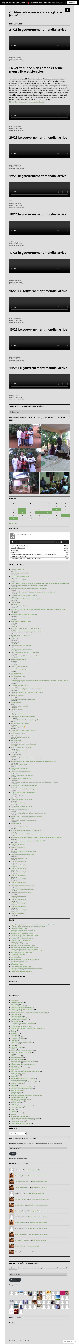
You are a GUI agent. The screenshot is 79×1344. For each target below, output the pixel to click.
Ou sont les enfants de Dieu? (19, 961)
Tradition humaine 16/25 (18, 879)
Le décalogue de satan (18, 663)
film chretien (14, 1025)
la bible (13, 1049)
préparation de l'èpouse (18, 1097)
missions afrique (16, 1092)
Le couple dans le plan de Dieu (20, 723)
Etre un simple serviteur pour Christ (21, 806)
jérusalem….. (15, 1033)
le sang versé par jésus (18, 1073)
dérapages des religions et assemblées (23, 930)
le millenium (14, 1070)
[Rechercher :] (39, 412)
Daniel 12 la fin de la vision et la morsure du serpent (26, 816)
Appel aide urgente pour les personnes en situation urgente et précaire (32, 925)
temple (13, 1114)
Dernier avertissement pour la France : (22, 775)
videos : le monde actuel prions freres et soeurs (25, 1118)
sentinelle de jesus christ (18, 970)
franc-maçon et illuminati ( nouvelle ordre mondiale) (27, 1028)
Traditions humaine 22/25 (18, 848)
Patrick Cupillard (20, 1176)
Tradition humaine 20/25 (18, 865)
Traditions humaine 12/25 (18, 903)
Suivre (13, 1154)
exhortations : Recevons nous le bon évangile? (25, 935)
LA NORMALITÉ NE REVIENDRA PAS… (21, 778)
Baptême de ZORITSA (17, 713)
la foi (12, 1054)
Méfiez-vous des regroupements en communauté (26, 758)
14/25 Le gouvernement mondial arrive (38, 368)
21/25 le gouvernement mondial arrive (37, 29)
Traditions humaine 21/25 (18, 861)
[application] (39, 542)
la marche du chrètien (17, 1057)
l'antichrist (14, 1035)
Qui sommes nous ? (17, 964)
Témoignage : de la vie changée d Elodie (23, 730)
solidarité (14, 1111)
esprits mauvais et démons (19, 1019)
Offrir (72, 3)
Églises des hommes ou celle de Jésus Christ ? (25, 652)
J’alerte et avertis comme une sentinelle (23, 792)
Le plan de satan (16, 823)
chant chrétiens (15, 602)
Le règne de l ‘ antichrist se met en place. (23, 820)
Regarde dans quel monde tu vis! (21, 966)
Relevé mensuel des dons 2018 (20, 1099)
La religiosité (15, 642)
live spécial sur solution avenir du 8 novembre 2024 (26, 599)
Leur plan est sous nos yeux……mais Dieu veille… (26, 628)
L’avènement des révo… (22, 1181)
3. (14, 550)
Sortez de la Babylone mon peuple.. (21, 971)
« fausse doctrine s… (33, 1252)
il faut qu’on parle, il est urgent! (20, 737)
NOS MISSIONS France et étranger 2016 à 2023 (25, 959)
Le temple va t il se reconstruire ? (21, 621)
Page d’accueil (15, 963)
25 (13, 519)
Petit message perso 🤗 (18, 727)
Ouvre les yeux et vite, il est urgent (21, 747)
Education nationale (17, 1016)
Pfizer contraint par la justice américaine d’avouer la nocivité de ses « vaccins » (35, 782)
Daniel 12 (13, 625)
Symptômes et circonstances (19, 768)
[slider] (65, 542)
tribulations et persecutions (19, 1116)
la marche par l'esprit (17, 1059)
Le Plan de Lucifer (16, 702)
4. (15, 552)
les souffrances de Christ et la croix (21, 670)
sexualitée (14, 1104)
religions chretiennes (17, 1101)
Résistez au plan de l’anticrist (20, 573)
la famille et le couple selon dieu (23, 1106)
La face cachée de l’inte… (40, 1181)
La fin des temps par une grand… (35, 1193)
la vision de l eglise (17, 942)
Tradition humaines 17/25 (18, 875)
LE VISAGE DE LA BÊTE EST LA (19, 765)
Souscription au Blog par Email (23, 1139)
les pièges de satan (17, 1083)
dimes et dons (15, 1014)
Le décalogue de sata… (22, 1240)
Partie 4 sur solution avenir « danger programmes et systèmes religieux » (33, 592)
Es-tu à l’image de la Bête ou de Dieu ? (22, 799)
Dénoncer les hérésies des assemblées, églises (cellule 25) (29, 1013)
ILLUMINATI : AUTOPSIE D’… (39, 1187)
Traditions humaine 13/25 (18, 899)
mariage (13, 1085)
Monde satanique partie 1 (18, 677)
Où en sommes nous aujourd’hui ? (21, 618)
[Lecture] (13, 542)
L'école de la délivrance (18, 1038)
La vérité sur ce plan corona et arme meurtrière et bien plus (36, 69)
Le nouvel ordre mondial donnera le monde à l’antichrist (28, 841)
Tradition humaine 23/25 (18, 844)
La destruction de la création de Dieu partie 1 (24, 789)
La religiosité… (19, 1205)
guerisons (14, 1030)
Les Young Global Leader (18, 659)
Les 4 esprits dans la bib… (33, 1170)
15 (47, 513)
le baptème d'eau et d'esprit (19, 1068)
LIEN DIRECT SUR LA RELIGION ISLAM (21, 952)
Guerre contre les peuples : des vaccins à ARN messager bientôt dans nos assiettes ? (36, 837)
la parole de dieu (16, 1063)
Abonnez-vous (15, 1280)
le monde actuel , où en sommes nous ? (23, 945)
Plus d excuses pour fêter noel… (40, 1199)
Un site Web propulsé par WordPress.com (21, 1341)
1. (19, 546)
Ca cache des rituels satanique (20, 576)
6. (19, 556)
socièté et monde (16, 1108)
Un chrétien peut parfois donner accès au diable (25, 656)
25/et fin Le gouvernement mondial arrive (23, 851)
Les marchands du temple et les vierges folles (25, 1082)
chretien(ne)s (15, 1004)
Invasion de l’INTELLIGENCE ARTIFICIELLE (23, 699)
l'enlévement (15, 1044)
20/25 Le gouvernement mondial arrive (38, 137)
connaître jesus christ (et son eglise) (22, 1009)
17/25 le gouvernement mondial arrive (37, 253)
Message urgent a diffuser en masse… (22, 889)
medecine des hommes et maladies (21, 1087)
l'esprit (13, 1045)
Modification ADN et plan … (40, 1234)
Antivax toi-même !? (17, 709)
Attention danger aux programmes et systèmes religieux (28, 926)
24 (65, 516)
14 (39, 513)
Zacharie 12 (14, 639)
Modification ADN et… (21, 1234)
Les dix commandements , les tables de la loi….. (25, 947)
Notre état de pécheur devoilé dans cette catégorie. (26, 1095)
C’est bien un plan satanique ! (20, 810)
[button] (25, 436)
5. (33, 554)
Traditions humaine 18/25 (18, 872)
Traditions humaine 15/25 (18, 882)
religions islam (15, 1102)
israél (12, 1032)
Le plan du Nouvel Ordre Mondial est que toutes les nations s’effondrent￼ (33, 761)
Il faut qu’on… (19, 1246)
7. (26, 558)
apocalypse (14, 1000)
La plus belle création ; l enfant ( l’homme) (23, 744)
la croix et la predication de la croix (21, 1052)
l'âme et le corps (16, 1037)
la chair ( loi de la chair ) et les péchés (22, 1051)
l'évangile (14, 1040)
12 (22, 513)
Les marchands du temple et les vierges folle (24, 949)
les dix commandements (18, 1080)
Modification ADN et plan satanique (21, 649)
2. (18, 548)
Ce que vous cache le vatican (19, 685)
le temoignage (15, 1075)
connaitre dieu (15, 1011)
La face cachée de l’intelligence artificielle (24, 595)
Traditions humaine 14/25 (18, 896)
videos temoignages (17, 1121)
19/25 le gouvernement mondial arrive (37, 176)
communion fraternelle (18, 1006)
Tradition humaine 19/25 (18, 868)
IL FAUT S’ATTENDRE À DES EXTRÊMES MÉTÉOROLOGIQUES (28, 813)
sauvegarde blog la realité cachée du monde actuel (26, 968)
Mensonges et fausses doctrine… (38, 1211)
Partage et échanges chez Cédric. (21, 892)
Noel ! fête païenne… (21, 1199)
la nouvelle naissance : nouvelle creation (23, 1061)
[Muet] (61, 542)
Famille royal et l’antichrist (19, 666)
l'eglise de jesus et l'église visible (21, 1042)
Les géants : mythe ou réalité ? (20, 706)
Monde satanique (16, 958)
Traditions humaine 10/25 (18, 910)
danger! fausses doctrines (19, 928)
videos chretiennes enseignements (21, 1120)
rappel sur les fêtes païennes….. (20, 635)
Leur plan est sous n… (21, 1187)
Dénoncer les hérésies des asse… (38, 1176)
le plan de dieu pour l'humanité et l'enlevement (25, 1071)
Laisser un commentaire (16, 61)
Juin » (15, 523)
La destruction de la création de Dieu (22, 939)
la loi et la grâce (16, 1056)
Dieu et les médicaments (18, 803)
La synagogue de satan (18, 734)
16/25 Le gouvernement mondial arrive (38, 291)
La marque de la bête (17, 796)
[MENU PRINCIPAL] (67, 10)
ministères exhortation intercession (22, 1089)
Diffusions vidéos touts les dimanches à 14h (24, 614)
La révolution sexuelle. (21, 827)
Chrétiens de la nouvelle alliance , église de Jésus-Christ (35, 14)
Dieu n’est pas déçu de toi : (19, 606)
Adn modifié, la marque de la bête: (21, 772)
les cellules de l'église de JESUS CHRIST (23, 1078)
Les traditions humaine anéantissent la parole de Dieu (27, 951)
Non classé (19, 59)
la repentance (15, 1066)
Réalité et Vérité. (16, 754)
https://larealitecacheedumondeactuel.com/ (26, 102)
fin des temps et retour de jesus (20, 1026)
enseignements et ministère (19, 1018)
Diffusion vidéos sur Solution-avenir (22, 933)
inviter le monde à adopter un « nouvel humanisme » (27, 689)
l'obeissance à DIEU (17, 1047)
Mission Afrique (15, 956)
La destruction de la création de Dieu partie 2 (24, 785)
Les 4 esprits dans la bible (18, 580)
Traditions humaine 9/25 (18, 913)
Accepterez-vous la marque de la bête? (23, 716)
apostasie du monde (17, 1002)
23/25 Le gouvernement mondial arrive (22, 854)
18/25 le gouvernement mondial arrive (37, 214)
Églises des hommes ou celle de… (37, 1205)
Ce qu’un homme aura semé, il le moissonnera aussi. (27, 834)
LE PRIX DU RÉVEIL (16, 740)
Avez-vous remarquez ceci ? (19, 858)
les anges (14, 1076)
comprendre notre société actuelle (21, 1007)
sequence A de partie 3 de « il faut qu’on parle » (25, 720)
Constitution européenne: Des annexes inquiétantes (27, 692)
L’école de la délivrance (18, 954)
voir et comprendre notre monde (20, 1123)
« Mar (11, 523)
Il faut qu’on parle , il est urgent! (20, 937)
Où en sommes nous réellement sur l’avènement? (26, 830)
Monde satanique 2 (16, 673)
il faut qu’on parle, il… (33, 1246)
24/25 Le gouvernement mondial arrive (22, 886)
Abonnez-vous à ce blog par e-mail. (24, 1263)
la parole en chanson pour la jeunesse (22, 1064)
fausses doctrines (16, 1021)
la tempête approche (17, 696)
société (13, 1109)
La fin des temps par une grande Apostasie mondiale (27, 632)
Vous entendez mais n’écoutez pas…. (22, 645)
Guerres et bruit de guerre (19, 751)
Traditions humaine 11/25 (18, 906)
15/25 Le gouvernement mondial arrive (38, 329)
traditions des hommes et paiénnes (24, 1023)
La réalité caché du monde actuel (21, 940)
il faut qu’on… (19, 1252)
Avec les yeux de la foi (17, 569)
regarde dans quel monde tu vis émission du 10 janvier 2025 (29, 588)
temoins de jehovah (17, 1113)
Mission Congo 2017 (17, 1090)
